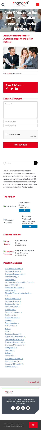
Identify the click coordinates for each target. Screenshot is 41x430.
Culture (8, 353)
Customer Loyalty (12, 271)
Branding (8, 350)
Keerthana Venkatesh (13, 287)
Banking (8, 320)
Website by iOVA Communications (23, 401)
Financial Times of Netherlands (17, 293)
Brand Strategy (11, 277)
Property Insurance (12, 312)
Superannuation (11, 323)
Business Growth (11, 307)
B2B (7, 331)
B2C (7, 328)
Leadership (9, 279)
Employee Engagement (14, 274)
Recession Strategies (13, 364)
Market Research (12, 361)
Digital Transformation (14, 337)
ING (7, 296)
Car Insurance (10, 315)
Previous (31, 382)
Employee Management (14, 345)
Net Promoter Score (13, 268)
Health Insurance (11, 317)
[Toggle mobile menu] (38, 4)
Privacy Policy (20, 403)
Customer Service (12, 304)
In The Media (10, 290)
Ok (33, 425)
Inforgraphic (10, 347)
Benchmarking (11, 366)
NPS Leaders (10, 326)
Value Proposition (12, 298)
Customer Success (12, 334)
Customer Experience (13, 339)
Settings (20, 426)
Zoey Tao (8, 73)
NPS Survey (9, 309)
